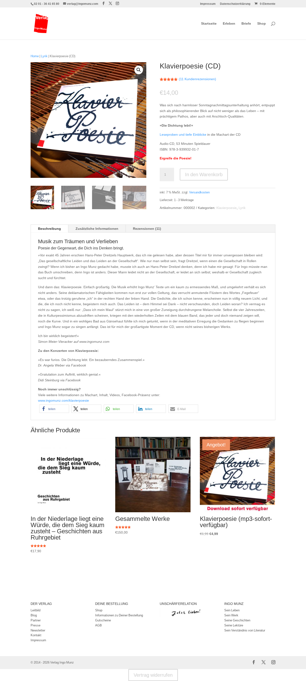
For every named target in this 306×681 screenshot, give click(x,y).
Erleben (229, 24)
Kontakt (36, 635)
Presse (35, 625)
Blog (34, 615)
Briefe (246, 24)
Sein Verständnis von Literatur (244, 630)
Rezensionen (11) (147, 228)
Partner (36, 620)
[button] (138, 70)
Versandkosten (199, 192)
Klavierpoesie (226, 207)
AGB (98, 625)
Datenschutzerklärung (235, 4)
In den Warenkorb (204, 174)
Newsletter (38, 630)
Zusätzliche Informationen (97, 228)
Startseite (209, 24)
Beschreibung (49, 228)
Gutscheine (103, 620)
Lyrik (44, 56)
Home (35, 56)
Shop (261, 24)
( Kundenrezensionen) (197, 79)
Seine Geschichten (237, 620)
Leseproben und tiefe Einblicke (183, 134)
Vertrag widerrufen (153, 675)
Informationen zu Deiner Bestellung (119, 615)
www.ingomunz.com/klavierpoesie (63, 400)
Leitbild (35, 610)
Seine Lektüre (233, 625)
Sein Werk (231, 615)
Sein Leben (232, 610)
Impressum (208, 4)
